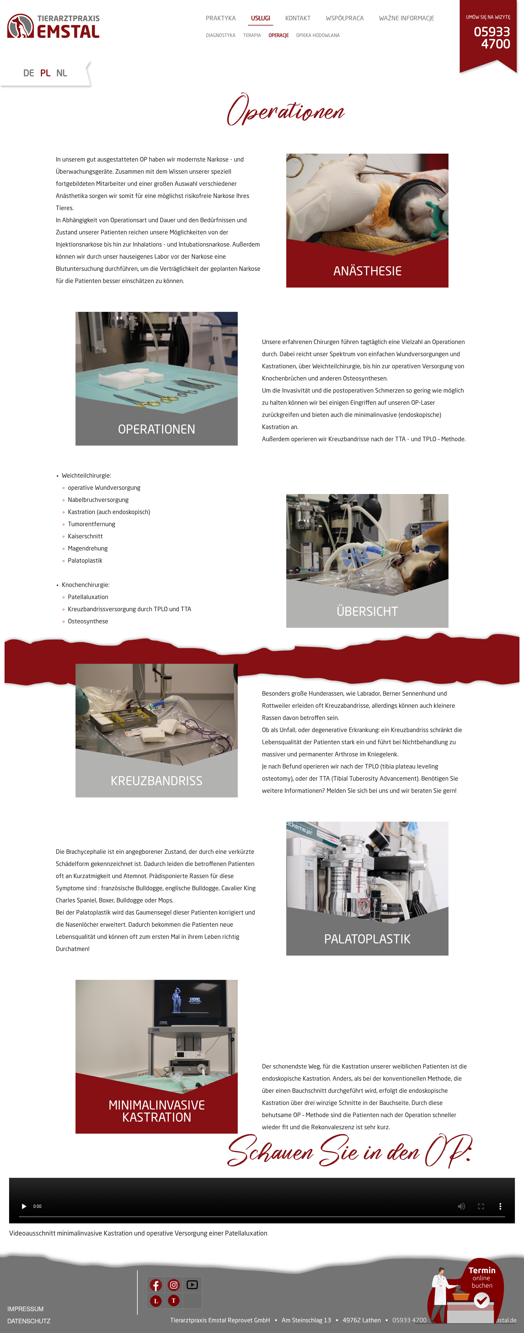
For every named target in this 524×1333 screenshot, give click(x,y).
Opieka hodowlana (318, 36)
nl (61, 73)
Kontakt (298, 19)
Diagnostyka (221, 36)
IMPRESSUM (25, 1308)
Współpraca (345, 19)
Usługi (260, 19)
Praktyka (221, 19)
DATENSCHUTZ (28, 1320)
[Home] (53, 25)
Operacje (279, 36)
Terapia (252, 36)
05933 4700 (492, 39)
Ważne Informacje (406, 19)
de (28, 73)
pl (45, 73)
